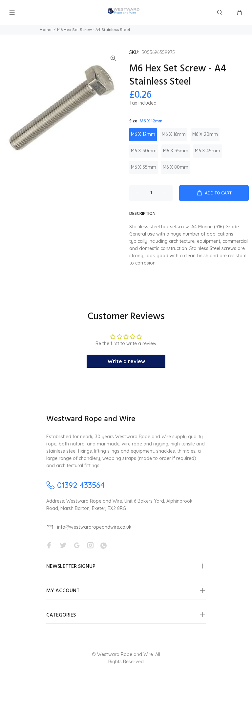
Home (46, 29)
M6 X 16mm (174, 134)
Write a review (126, 361)
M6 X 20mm (205, 134)
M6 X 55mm (143, 167)
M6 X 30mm (144, 151)
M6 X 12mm (143, 134)
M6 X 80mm (175, 167)
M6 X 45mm (207, 151)
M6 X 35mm (175, 151)
